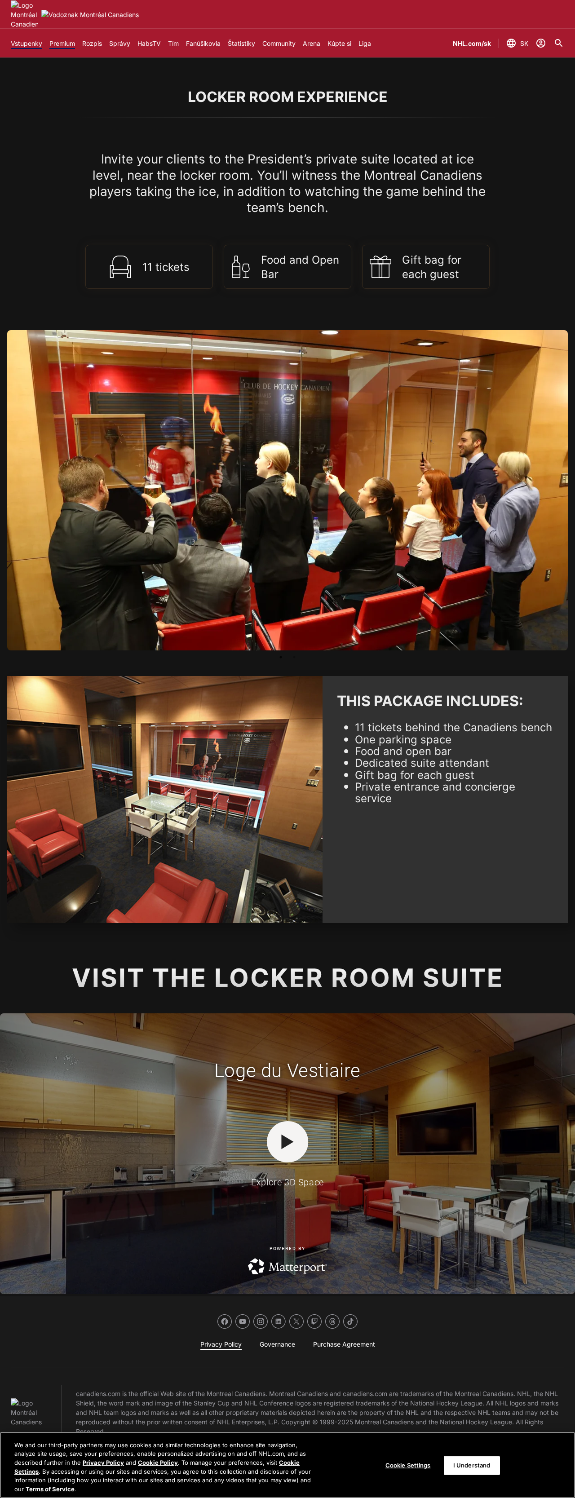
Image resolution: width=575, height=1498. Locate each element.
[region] (287, 1465)
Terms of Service (50, 1488)
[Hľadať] (558, 43)
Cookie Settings (408, 1465)
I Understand (472, 1465)
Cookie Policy (158, 1462)
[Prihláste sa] (540, 43)
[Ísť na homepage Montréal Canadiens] (24, 14)
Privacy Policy (103, 1462)
